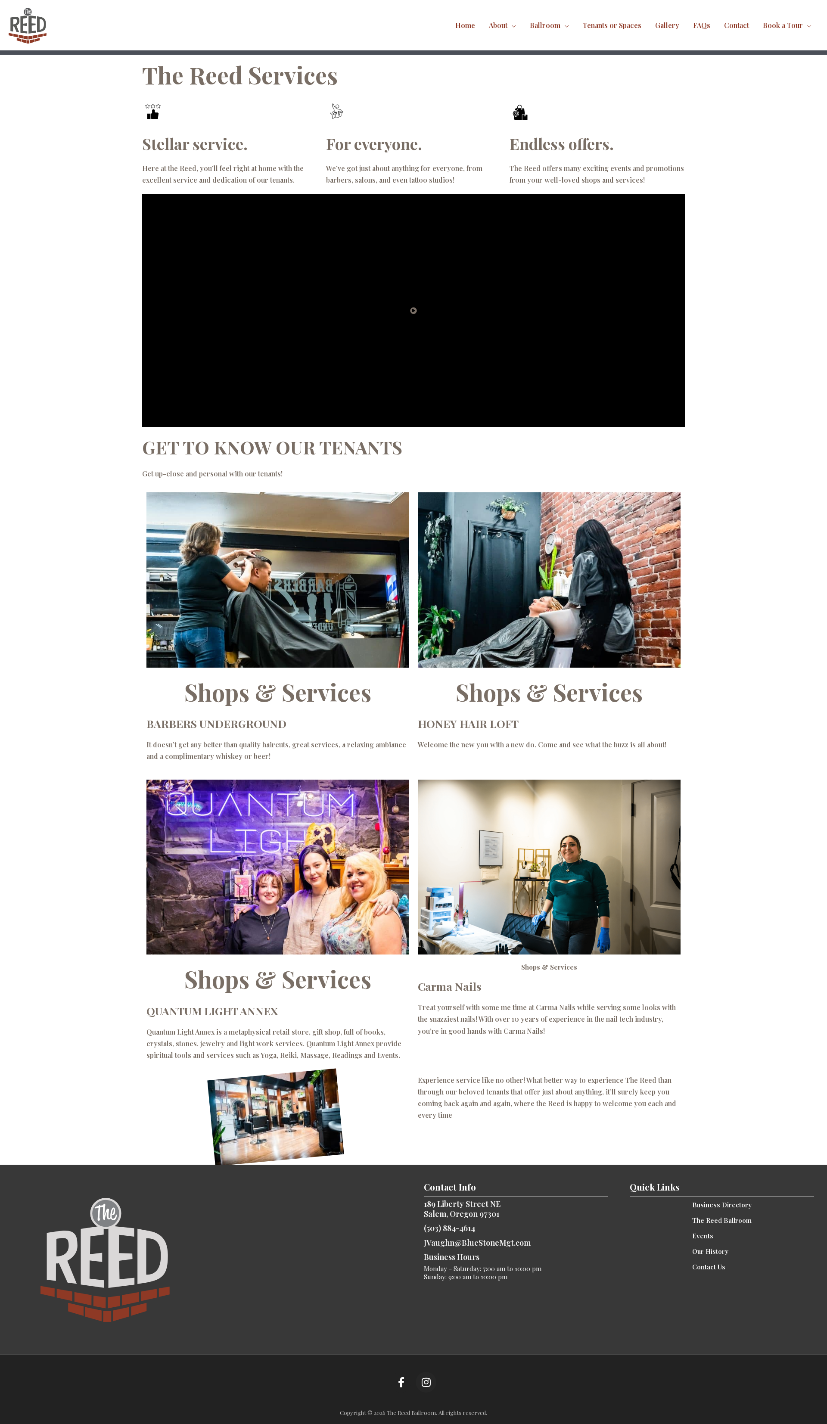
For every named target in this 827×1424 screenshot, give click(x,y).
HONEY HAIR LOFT (468, 723)
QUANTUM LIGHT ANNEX (212, 1011)
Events (702, 1235)
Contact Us (708, 1266)
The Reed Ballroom (722, 1220)
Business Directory (722, 1204)
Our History (710, 1251)
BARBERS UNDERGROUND (216, 723)
